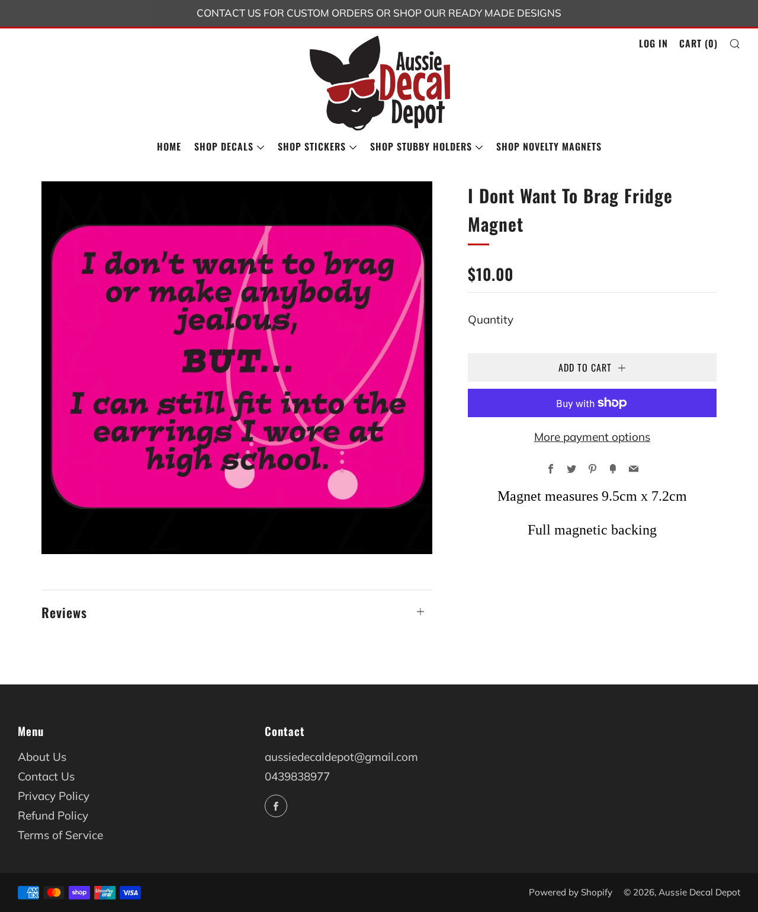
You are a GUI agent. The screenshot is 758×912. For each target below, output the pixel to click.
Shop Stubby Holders (421, 146)
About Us (42, 757)
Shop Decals (223, 146)
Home (169, 146)
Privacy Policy (53, 796)
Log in (653, 43)
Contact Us (46, 776)
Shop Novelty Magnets (549, 146)
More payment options (592, 437)
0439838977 (297, 776)
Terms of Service (60, 835)
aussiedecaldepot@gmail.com (341, 757)
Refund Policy (53, 815)
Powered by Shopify (570, 892)
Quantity (490, 319)
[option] (236, 367)
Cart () (698, 43)
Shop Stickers (312, 146)
